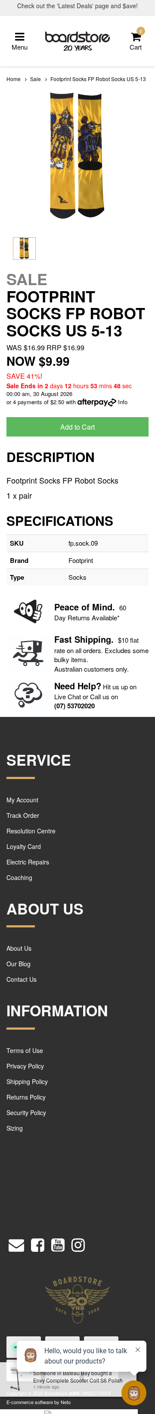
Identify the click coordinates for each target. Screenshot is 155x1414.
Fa (59, 639)
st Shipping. (89, 639)
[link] (37, 1243)
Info (122, 402)
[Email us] (16, 1243)
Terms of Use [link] (24, 1050)
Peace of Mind (83, 606)
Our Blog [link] (18, 963)
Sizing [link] (14, 1128)
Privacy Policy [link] (25, 1066)
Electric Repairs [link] (27, 862)
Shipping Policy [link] (27, 1081)
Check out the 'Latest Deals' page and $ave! (77, 5)
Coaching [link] (19, 877)
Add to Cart (77, 427)
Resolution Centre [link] (31, 830)
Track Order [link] (22, 815)
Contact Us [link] (21, 979)
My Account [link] (22, 799)
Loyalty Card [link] (23, 846)
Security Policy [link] (26, 1112)
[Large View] (24, 248)
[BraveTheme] (77, 39)
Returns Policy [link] (26, 1097)
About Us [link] (18, 948)
